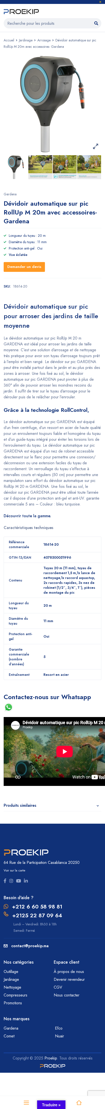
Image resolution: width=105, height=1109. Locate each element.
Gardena (10, 194)
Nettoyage (13, 987)
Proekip (50, 1058)
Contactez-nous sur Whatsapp (47, 697)
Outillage (12, 971)
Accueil (9, 40)
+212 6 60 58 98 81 (37, 906)
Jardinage (25, 40)
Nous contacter (67, 995)
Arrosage (44, 40)
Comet (9, 1036)
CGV (58, 987)
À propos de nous (69, 971)
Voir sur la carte (14, 870)
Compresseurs (16, 995)
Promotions (13, 1003)
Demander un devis (24, 266)
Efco (59, 1028)
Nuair (59, 1036)
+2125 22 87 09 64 (37, 915)
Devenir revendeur (70, 979)
